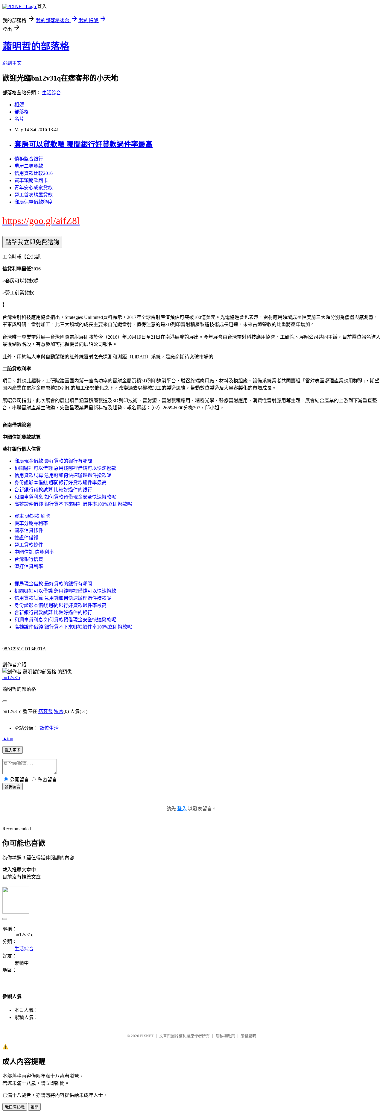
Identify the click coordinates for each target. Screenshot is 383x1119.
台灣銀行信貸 (28, 559)
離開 (34, 1107)
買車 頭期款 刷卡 (32, 516)
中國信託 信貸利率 (34, 552)
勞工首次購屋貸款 (33, 194)
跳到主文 (12, 63)
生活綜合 (51, 92)
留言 (58, 711)
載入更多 (12, 750)
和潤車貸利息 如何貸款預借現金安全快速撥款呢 (65, 496)
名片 (19, 119)
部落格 (21, 111)
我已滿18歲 (15, 1107)
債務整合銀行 (28, 158)
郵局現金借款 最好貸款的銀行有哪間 (53, 461)
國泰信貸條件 (28, 530)
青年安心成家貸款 (33, 187)
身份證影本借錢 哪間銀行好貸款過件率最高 (60, 482)
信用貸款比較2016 (33, 173)
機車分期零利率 (31, 523)
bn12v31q (12, 677)
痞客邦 (45, 711)
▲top (7, 738)
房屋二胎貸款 (28, 166)
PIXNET (146, 1036)
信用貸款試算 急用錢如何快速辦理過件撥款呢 (62, 475)
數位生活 (49, 728)
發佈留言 (12, 787)
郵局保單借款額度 (33, 202)
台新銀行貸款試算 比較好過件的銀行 (53, 489)
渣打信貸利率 (28, 566)
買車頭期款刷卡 (31, 180)
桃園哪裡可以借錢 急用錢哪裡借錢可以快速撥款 (65, 468)
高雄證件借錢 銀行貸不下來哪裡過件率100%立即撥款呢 (73, 504)
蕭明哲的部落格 (35, 46)
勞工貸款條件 (28, 544)
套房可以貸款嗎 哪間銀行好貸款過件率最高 (83, 144)
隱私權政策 (225, 1036)
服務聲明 (248, 1036)
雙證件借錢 (26, 537)
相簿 (19, 104)
